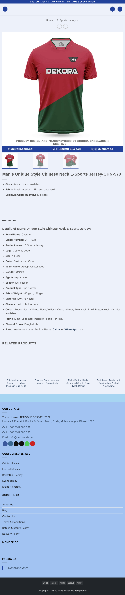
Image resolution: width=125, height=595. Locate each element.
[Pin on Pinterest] (32, 202)
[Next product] (59, 26)
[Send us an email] (21, 443)
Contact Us (8, 516)
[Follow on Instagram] (10, 443)
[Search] (112, 9)
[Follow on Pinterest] (32, 443)
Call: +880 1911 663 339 (16, 427)
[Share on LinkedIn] (38, 202)
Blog (4, 510)
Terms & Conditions (13, 521)
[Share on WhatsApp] (5, 202)
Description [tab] (9, 221)
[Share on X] (16, 202)
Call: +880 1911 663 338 (16, 432)
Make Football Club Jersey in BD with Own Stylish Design (77, 383)
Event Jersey (9, 480)
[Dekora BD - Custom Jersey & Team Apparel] (62, 9)
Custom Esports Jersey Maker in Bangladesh (47, 381)
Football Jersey (11, 469)
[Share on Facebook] (10, 202)
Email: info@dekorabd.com (17, 437)
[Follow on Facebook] (5, 443)
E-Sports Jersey (66, 20)
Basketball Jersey (12, 474)
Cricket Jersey (10, 463)
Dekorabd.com (18, 568)
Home (49, 20)
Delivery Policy (11, 533)
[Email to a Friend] (27, 202)
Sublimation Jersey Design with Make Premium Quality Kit (16, 383)
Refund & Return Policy (15, 527)
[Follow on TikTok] (16, 443)
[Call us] (27, 443)
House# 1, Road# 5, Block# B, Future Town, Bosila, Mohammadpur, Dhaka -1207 (48, 421)
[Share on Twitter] (21, 202)
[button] (5, 9)
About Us (7, 504)
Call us (57, 329)
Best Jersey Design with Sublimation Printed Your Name (108, 383)
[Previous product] (65, 26)
